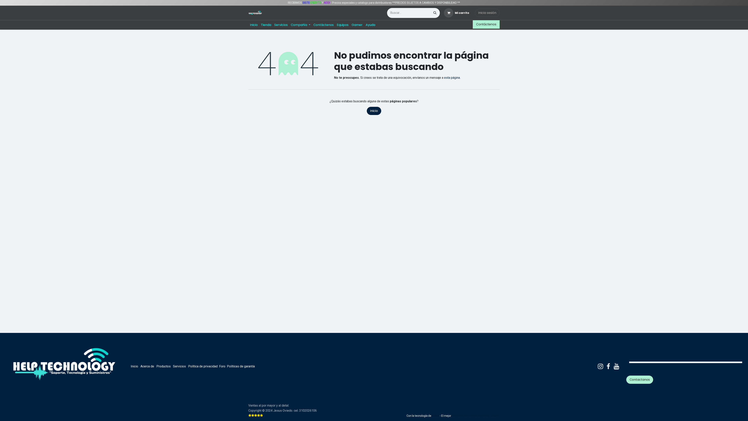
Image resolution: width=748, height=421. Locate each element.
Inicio (374, 111)
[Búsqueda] (435, 13)
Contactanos (640, 379)
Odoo (436, 415)
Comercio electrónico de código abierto (476, 415)
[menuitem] (253, 25)
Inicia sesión (487, 13)
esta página (452, 78)
